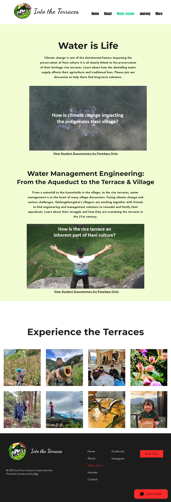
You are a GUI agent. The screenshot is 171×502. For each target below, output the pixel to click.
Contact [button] (93, 479)
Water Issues (95, 465)
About (91, 458)
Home (91, 451)
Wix (36, 473)
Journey (92, 472)
